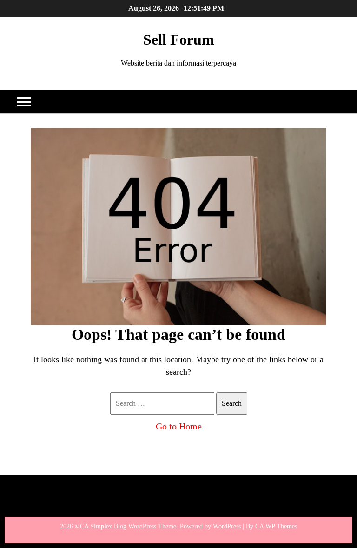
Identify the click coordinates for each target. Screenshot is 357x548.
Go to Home (179, 426)
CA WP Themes (276, 526)
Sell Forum (178, 39)
